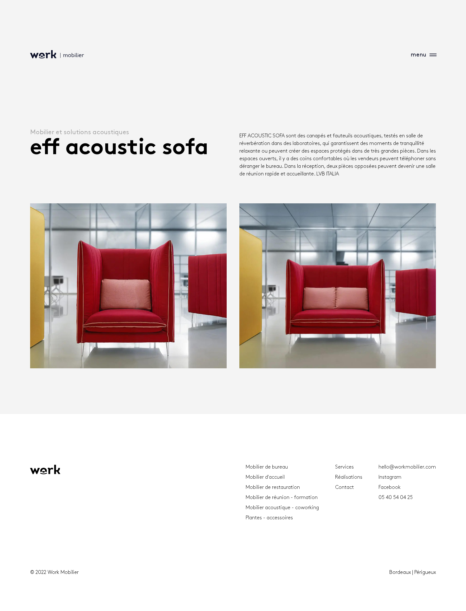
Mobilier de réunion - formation (282, 497)
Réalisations (348, 477)
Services (344, 467)
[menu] (431, 55)
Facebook (390, 487)
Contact (344, 487)
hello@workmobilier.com (407, 467)
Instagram (390, 477)
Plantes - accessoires (269, 518)
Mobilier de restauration (273, 487)
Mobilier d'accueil (265, 477)
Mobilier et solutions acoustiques (79, 132)
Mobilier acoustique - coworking (282, 507)
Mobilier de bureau (267, 467)
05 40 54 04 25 (396, 497)
